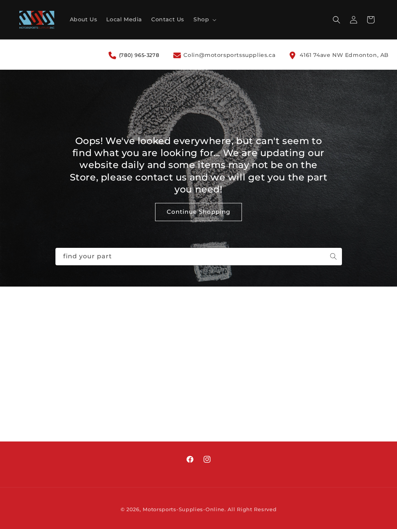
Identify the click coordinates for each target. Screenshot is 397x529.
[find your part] (333, 256)
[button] (204, 19)
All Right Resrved (252, 509)
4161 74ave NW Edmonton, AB (343, 55)
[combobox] (198, 256)
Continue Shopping (198, 212)
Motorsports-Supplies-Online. (184, 509)
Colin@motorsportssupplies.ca (228, 55)
